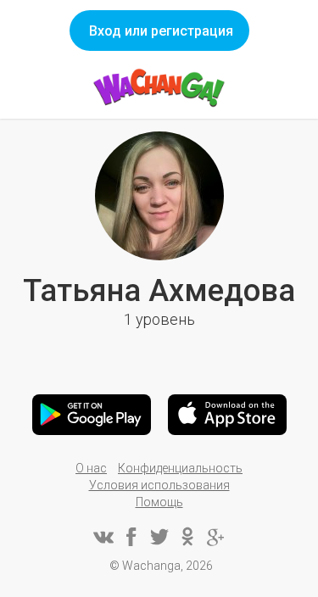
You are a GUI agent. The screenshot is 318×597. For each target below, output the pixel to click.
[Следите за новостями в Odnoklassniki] (187, 537)
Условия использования (159, 485)
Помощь (159, 502)
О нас (91, 468)
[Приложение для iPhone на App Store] (227, 414)
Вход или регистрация (161, 31)
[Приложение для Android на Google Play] (91, 414)
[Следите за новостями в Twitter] (159, 537)
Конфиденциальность (180, 468)
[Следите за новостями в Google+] (215, 537)
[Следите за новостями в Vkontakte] (103, 537)
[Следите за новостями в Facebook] (131, 537)
